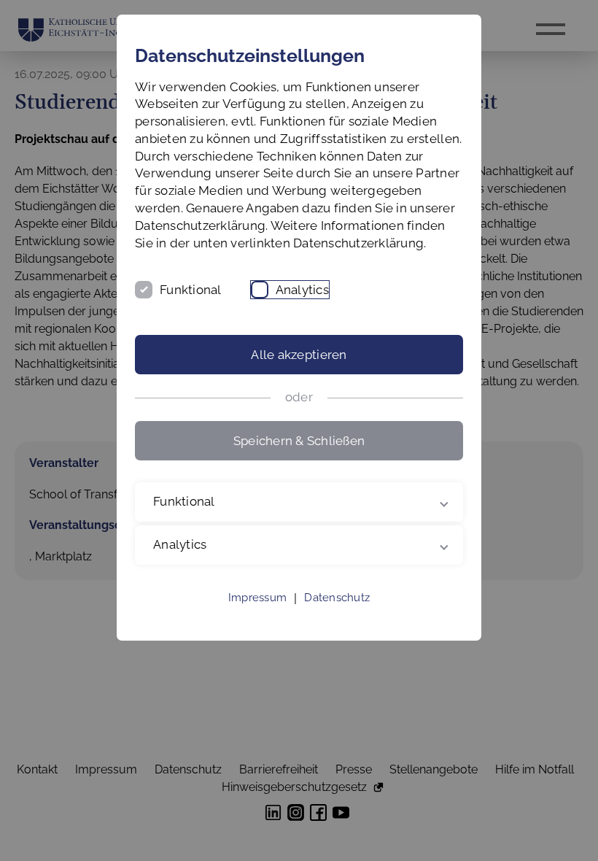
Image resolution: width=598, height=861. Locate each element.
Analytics (302, 289)
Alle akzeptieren (298, 354)
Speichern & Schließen (299, 440)
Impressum (257, 615)
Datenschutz (337, 615)
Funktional (191, 289)
